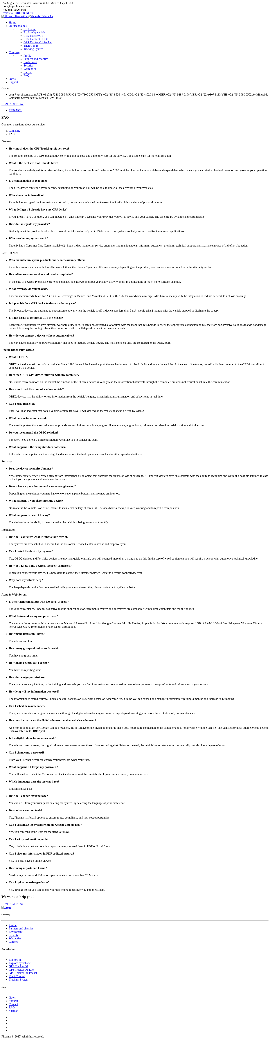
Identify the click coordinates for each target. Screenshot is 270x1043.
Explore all (7, 13)
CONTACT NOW (12, 104)
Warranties (30, 68)
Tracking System (33, 49)
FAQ (26, 75)
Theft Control (31, 45)
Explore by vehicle (34, 32)
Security (28, 65)
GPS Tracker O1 (33, 35)
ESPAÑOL (15, 110)
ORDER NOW (24, 13)
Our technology (18, 25)
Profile (27, 55)
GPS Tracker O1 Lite (36, 39)
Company (14, 52)
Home (12, 22)
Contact (13, 1004)
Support (13, 82)
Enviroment (30, 62)
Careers (28, 72)
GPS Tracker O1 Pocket (38, 42)
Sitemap (13, 1010)
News (12, 78)
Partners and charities (36, 58)
